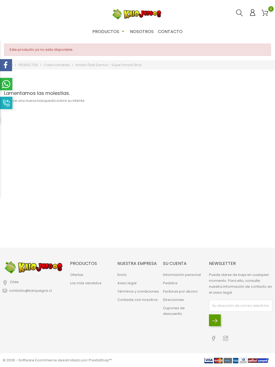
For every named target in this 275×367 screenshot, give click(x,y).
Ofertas (76, 274)
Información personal (182, 274)
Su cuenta (175, 263)
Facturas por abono (180, 291)
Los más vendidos (86, 283)
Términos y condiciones (138, 291)
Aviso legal (126, 283)
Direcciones (173, 299)
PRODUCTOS (109, 31)
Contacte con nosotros (137, 299)
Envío (122, 274)
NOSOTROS (142, 31)
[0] (265, 13)
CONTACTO (170, 31)
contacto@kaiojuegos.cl (30, 290)
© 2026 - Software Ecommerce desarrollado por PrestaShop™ (57, 360)
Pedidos (170, 283)
